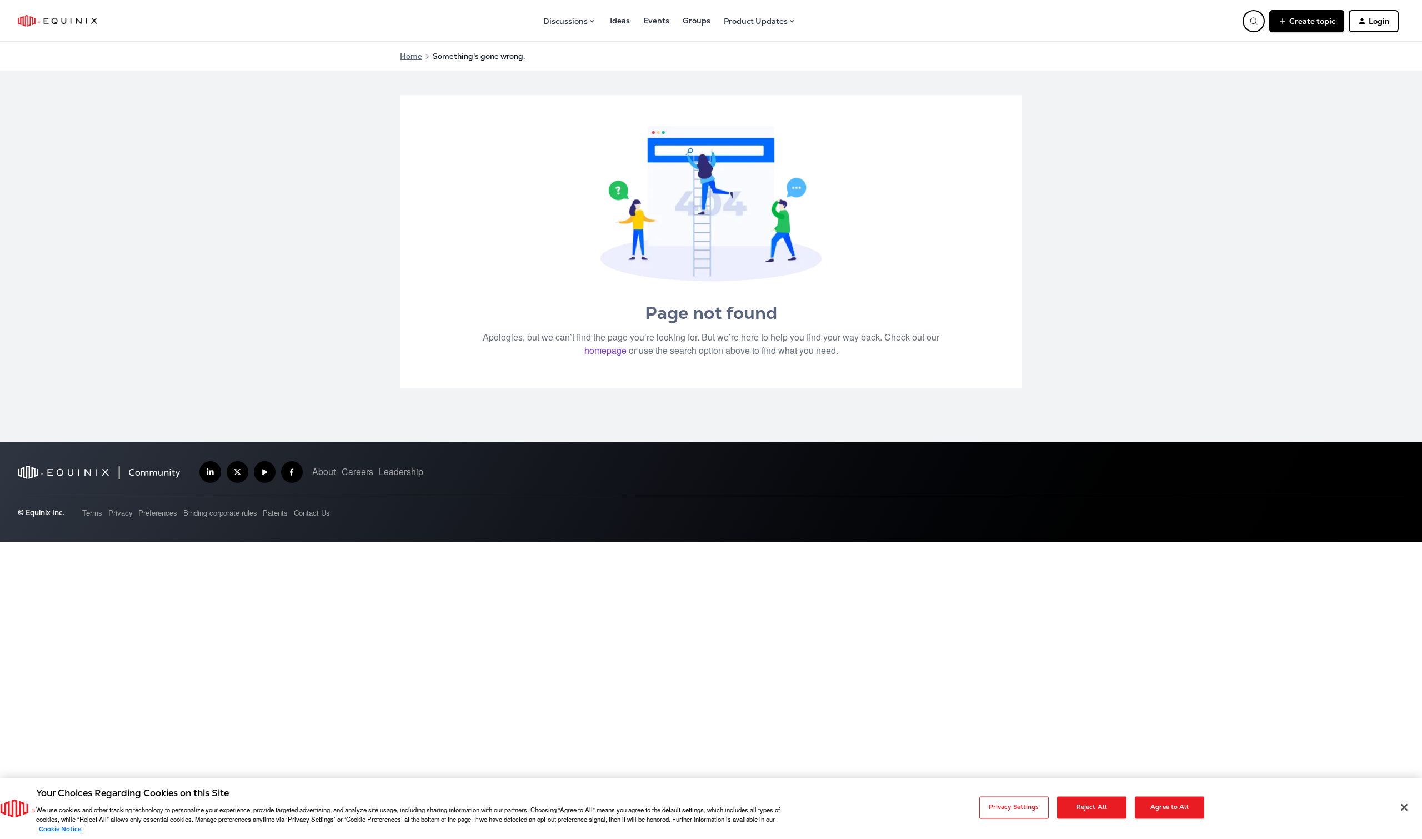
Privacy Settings (1014, 807)
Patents (275, 512)
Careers (357, 471)
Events (656, 21)
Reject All (1091, 807)
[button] (1306, 21)
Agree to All (1169, 807)
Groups (696, 21)
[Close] (1404, 807)
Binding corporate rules (220, 512)
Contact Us (312, 512)
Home (411, 56)
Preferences (157, 512)
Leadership (401, 471)
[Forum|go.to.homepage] (57, 21)
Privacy (120, 512)
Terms (92, 512)
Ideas (620, 21)
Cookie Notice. (61, 829)
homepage (605, 350)
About (324, 471)
